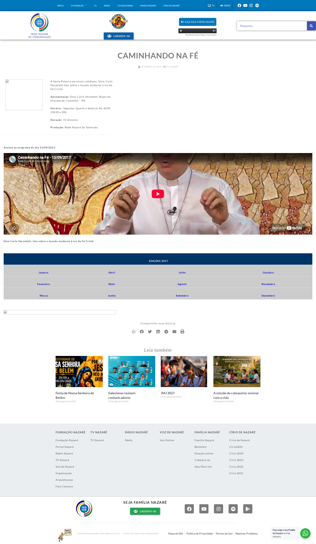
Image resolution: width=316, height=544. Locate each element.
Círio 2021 (236, 473)
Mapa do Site (175, 533)
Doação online (204, 453)
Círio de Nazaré (171, 5)
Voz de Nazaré (65, 466)
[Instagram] (251, 5)
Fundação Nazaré (67, 440)
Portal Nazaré (65, 446)
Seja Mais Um (203, 466)
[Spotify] (256, 5)
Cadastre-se (202, 460)
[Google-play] (247, 508)
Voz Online (167, 440)
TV (95, 5)
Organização (64, 473)
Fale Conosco (64, 486)
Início (60, 5)
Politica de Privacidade (200, 533)
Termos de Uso (224, 533)
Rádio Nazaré (64, 453)
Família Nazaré (148, 5)
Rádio (107, 5)
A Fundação (77, 5)
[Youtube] (245, 5)
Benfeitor (201, 446)
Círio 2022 (236, 466)
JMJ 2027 (168, 393)
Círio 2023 (236, 460)
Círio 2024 (236, 453)
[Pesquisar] (311, 25)
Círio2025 (236, 446)
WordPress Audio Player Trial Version (201, 35)
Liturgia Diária (125, 5)
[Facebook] (239, 5)
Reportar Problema (246, 533)
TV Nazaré (172, 66)
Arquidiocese (64, 479)
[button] (197, 22)
